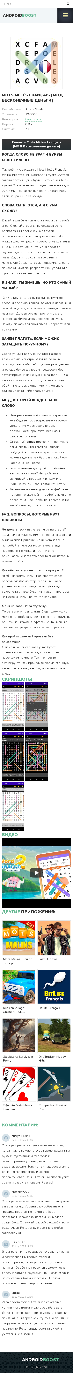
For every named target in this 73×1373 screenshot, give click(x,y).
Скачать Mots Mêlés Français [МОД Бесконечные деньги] (36, 144)
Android (19, 15)
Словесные (33, 119)
